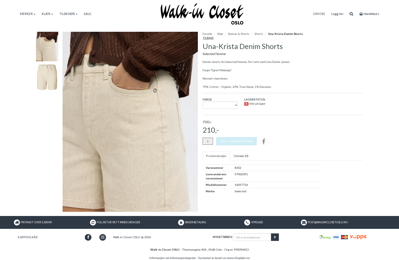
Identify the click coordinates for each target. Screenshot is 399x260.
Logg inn (337, 14)
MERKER (26, 14)
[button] (88, 237)
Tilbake (208, 38)
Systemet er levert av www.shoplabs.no (224, 258)
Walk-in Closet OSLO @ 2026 (132, 237)
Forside (207, 34)
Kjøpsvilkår (28, 237)
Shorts (258, 34)
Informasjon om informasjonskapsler (172, 258)
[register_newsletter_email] (275, 237)
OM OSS (319, 14)
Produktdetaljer (216, 156)
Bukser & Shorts (238, 34)
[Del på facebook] (263, 142)
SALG (87, 14)
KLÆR (46, 14)
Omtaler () (241, 156)
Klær (220, 34)
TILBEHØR (67, 14)
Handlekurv (371, 14)
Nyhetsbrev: (223, 237)
